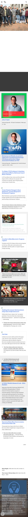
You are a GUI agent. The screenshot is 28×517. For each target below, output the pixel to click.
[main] (14, 17)
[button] (1, 2)
